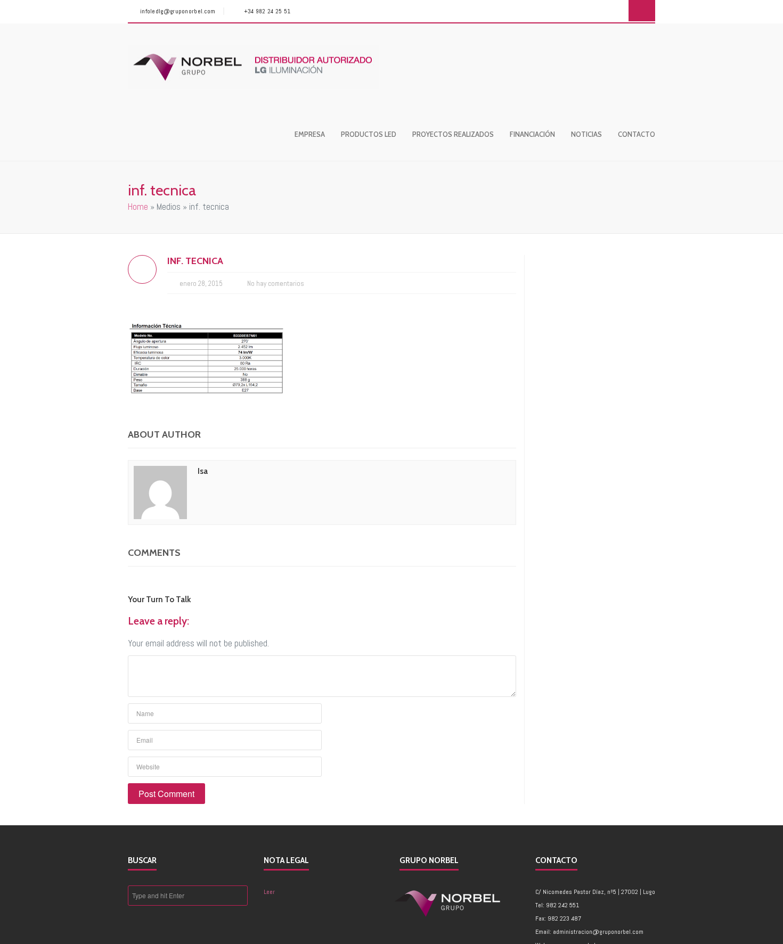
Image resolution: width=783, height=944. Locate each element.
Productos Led (368, 134)
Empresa (310, 134)
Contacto (636, 134)
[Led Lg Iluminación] (253, 67)
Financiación (532, 134)
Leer (269, 892)
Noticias (586, 134)
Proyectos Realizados (453, 134)
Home (138, 206)
